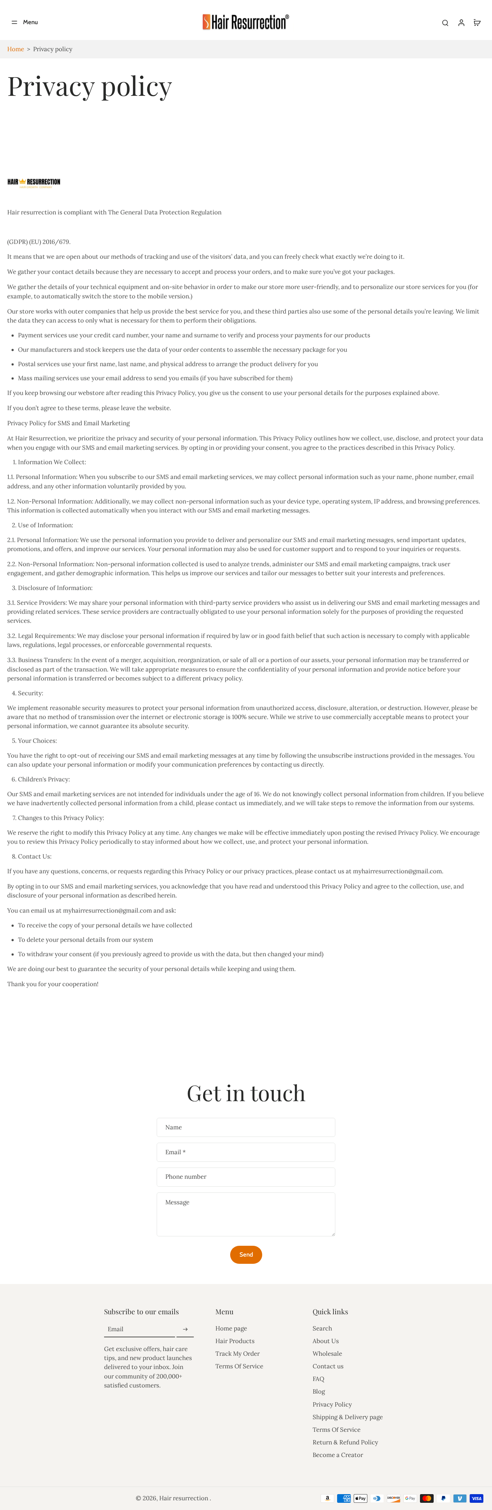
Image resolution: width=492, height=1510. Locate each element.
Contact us (328, 1366)
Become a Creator (338, 1455)
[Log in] (461, 22)
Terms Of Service (239, 1366)
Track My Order (237, 1354)
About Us (326, 1341)
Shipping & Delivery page (348, 1417)
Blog (319, 1391)
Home (15, 49)
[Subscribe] (185, 1329)
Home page (231, 1328)
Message (177, 1202)
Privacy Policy (332, 1404)
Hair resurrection (184, 1498)
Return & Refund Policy (345, 1442)
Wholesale (327, 1354)
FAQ (318, 1379)
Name (173, 1127)
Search (322, 1328)
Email (175, 1152)
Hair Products (235, 1341)
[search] (445, 22)
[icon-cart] (477, 22)
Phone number (185, 1177)
